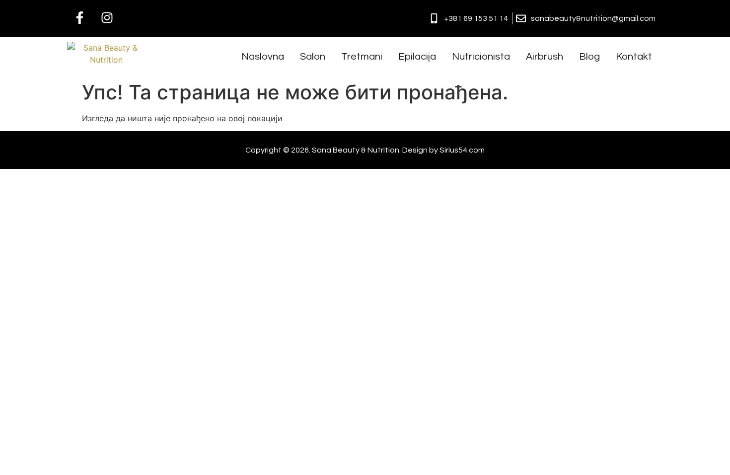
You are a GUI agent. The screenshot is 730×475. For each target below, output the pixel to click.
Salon (312, 57)
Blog (589, 57)
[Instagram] (106, 17)
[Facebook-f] (79, 17)
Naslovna (262, 57)
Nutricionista (481, 57)
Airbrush (544, 57)
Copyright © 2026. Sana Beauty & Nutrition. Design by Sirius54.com (365, 150)
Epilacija (417, 57)
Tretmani (361, 57)
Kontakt (634, 57)
